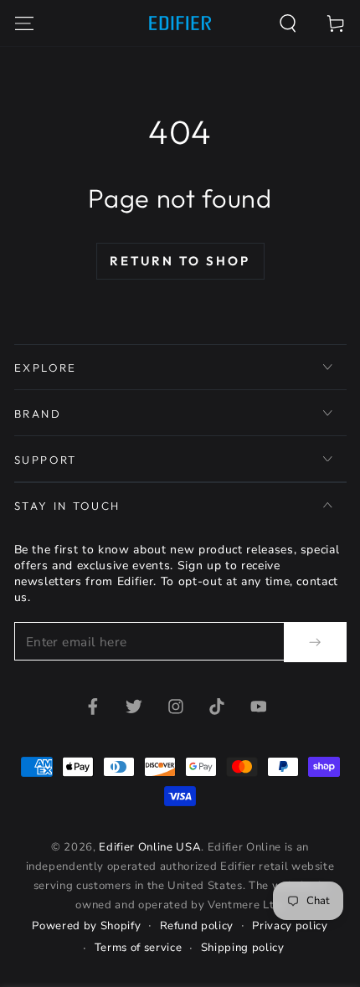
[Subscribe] (315, 642)
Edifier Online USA (150, 847)
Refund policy (197, 925)
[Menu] (24, 23)
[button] (288, 23)
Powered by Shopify (86, 925)
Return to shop (180, 261)
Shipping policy (243, 947)
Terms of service (139, 947)
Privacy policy (289, 925)
